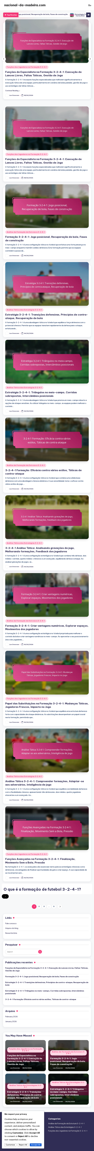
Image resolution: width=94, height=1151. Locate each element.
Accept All (35, 1145)
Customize (10, 1145)
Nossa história (11, 933)
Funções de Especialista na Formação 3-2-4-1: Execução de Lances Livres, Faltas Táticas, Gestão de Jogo (46, 969)
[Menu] (89, 5)
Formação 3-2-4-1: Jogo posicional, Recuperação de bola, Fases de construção (42, 976)
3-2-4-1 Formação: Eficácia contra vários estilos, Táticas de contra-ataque (40, 999)
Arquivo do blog (11, 928)
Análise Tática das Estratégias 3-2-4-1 (24, 310)
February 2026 (11, 1017)
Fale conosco (11, 923)
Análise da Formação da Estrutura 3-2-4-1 (26, 67)
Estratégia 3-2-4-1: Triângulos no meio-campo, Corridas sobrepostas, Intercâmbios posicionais (44, 992)
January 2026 (11, 1021)
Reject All (23, 1145)
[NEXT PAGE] (60, 906)
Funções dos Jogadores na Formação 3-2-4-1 (27, 154)
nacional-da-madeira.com (25, 5)
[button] (12, 90)
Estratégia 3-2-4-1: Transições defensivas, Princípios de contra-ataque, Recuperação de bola (46, 983)
